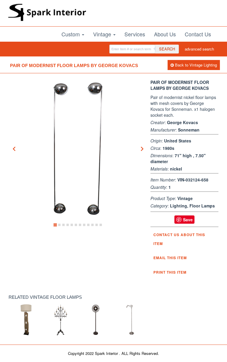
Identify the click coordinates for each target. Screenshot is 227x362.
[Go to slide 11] (96, 225)
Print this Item (170, 272)
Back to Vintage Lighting (195, 65)
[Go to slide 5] (72, 225)
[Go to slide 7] (80, 225)
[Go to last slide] (14, 148)
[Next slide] (142, 148)
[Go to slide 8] (84, 225)
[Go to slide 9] (88, 225)
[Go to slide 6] (76, 225)
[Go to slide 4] (68, 225)
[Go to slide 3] (63, 225)
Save (188, 220)
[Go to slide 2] (59, 225)
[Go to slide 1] (55, 225)
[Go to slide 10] (92, 225)
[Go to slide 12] (101, 225)
